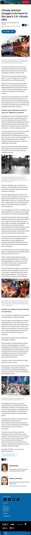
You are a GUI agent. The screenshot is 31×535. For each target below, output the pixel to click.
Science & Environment (9, 455)
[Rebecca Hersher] (4, 480)
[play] (2, 533)
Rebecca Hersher (15, 478)
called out (14, 137)
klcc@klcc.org (6, 510)
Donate (26, 2)
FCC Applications (6, 516)
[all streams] (29, 533)
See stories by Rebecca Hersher (18, 486)
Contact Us (5, 513)
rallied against (21, 131)
